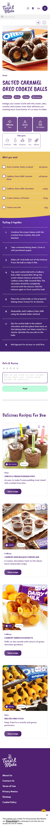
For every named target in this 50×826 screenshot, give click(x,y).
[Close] (47, 815)
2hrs (10, 626)
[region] (25, 819)
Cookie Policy (9, 802)
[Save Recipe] (39, 427)
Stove (17, 97)
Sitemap (6, 797)
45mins (11, 545)
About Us (7, 775)
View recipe (13, 491)
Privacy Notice (10, 791)
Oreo (4, 75)
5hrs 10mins (12, 464)
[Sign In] (28, 8)
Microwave (36, 97)
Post (25, 388)
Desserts (7, 97)
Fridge (26, 97)
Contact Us (8, 780)
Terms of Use (9, 786)
